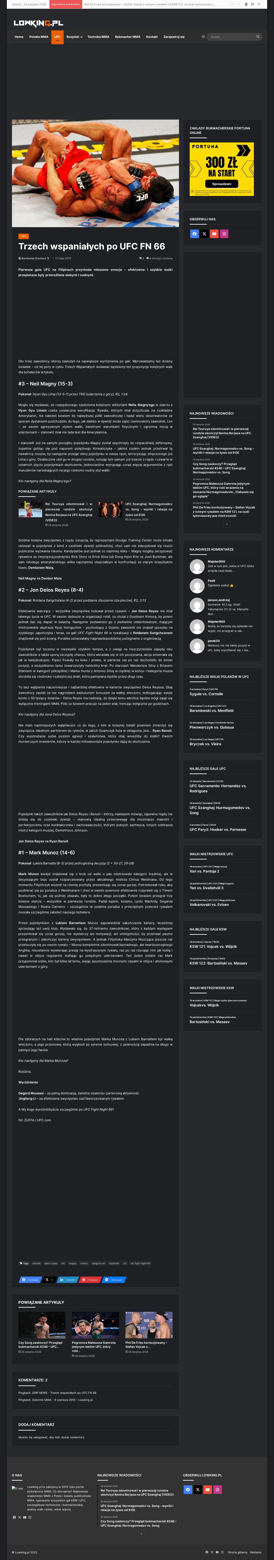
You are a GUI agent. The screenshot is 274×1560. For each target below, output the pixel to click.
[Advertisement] (137, 79)
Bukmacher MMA (127, 37)
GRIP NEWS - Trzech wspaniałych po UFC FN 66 (64, 1392)
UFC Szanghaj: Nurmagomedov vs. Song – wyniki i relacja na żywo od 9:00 (148, 509)
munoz (84, 1263)
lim (63, 1263)
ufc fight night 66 (140, 1263)
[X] (19, 1517)
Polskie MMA (38, 37)
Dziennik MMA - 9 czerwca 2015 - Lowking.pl (62, 1399)
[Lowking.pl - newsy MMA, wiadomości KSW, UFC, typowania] (38, 23)
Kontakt (152, 37)
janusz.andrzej (219, 600)
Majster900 (216, 561)
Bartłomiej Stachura (34, 258)
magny (72, 1263)
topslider (114, 1263)
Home (19, 37)
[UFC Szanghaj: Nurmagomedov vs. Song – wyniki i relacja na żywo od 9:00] (110, 509)
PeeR (211, 580)
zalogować (40, 1437)
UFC (57, 37)
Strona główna (237, 1552)
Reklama (255, 1552)
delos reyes (51, 1263)
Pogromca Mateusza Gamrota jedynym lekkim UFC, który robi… (94, 1347)
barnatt (36, 1263)
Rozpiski (73, 37)
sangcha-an (98, 1263)
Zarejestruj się (174, 37)
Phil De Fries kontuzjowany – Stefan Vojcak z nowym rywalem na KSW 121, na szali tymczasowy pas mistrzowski (159, 4)
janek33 (214, 641)
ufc (125, 1263)
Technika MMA (98, 37)
